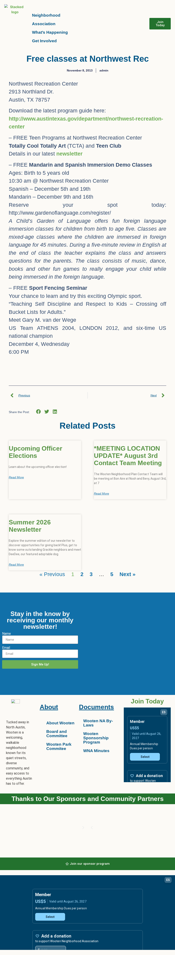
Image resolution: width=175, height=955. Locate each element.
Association (43, 24)
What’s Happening (50, 32)
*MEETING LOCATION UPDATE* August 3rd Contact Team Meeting (128, 455)
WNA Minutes (96, 750)
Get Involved (44, 41)
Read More (16, 477)
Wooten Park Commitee (58, 746)
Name (6, 633)
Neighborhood (46, 15)
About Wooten (60, 723)
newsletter (69, 154)
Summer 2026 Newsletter (30, 526)
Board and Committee (56, 733)
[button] (38, 411)
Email (6, 647)
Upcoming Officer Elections (35, 452)
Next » (128, 574)
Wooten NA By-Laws (98, 723)
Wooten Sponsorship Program (96, 737)
